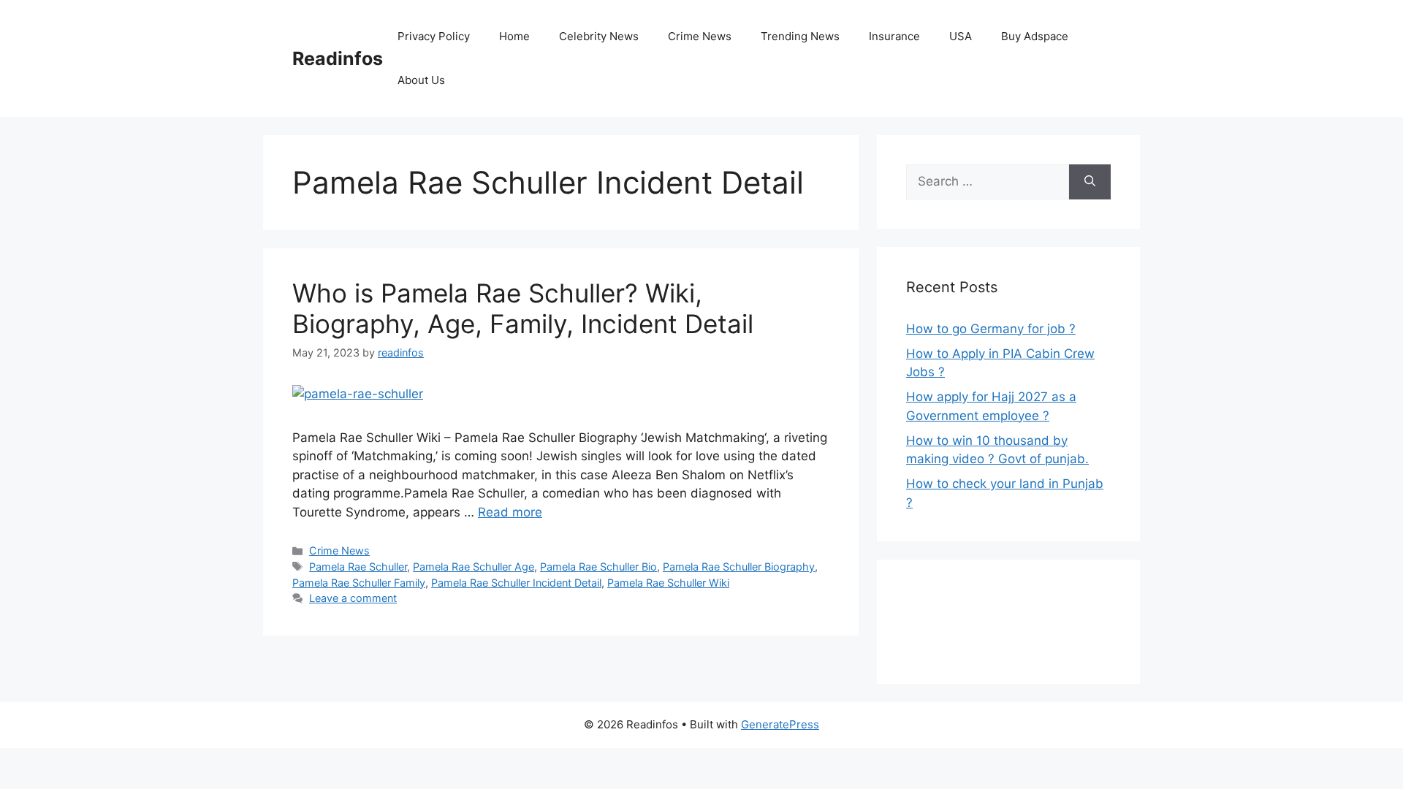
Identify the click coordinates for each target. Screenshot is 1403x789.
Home (514, 36)
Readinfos (337, 58)
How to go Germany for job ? (991, 328)
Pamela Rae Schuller (358, 566)
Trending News (800, 36)
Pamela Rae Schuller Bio (598, 566)
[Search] (1090, 181)
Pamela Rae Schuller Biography (739, 566)
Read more (510, 512)
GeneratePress (780, 724)
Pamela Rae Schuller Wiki (668, 582)
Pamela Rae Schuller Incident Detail (516, 582)
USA (960, 36)
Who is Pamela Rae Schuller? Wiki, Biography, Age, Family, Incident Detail (522, 308)
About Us (421, 80)
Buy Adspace (1034, 36)
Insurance (894, 36)
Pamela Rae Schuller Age (473, 566)
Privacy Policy (434, 36)
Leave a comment (353, 598)
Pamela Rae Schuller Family (358, 582)
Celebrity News (599, 36)
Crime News (699, 36)
